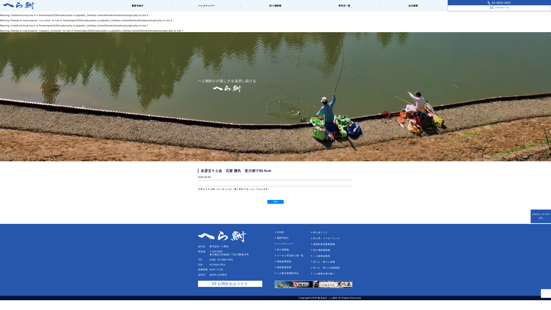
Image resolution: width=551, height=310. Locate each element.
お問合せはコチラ (233, 284)
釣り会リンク (320, 232)
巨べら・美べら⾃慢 (324, 262)
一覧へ (275, 201)
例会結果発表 (284, 261)
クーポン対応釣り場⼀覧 (290, 255)
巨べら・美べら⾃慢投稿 (326, 268)
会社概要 (413, 5)
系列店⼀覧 (344, 5)
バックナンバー (206, 5)
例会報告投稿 (284, 267)
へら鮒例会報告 (321, 256)
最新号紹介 (138, 5)
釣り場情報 (275, 5)
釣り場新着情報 (321, 250)
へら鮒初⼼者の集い (324, 273)
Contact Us (502, 7)
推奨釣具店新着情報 (324, 244)
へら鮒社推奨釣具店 (288, 273)
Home (280, 232)
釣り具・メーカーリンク (326, 238)
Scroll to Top (541, 214)
